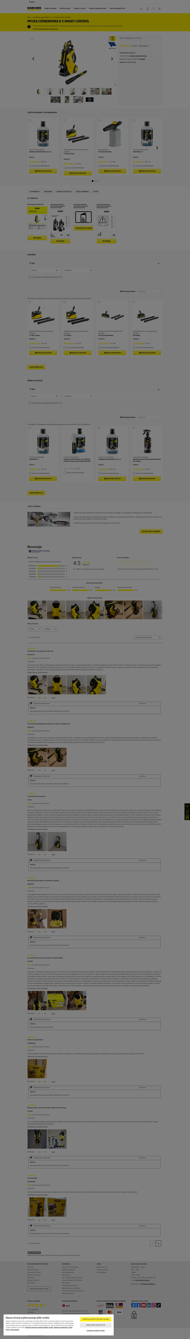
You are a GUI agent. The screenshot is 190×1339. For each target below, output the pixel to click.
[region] (59, 1324)
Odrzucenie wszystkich (95, 1325)
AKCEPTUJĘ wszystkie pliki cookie (95, 1319)
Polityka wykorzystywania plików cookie (39, 1327)
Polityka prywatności (61, 1327)
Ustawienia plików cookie (96, 1331)
